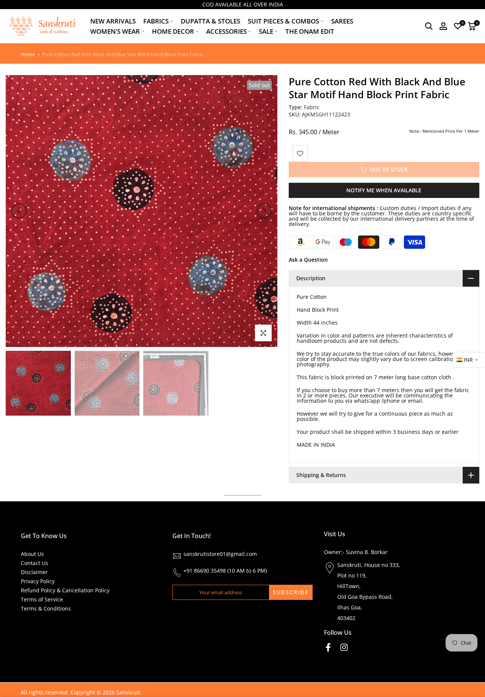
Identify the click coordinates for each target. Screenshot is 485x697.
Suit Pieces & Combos (283, 21)
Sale (266, 31)
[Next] (264, 210)
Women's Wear (115, 31)
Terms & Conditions (46, 608)
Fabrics (156, 21)
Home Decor (173, 31)
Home (28, 54)
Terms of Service (42, 599)
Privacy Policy (38, 581)
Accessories (226, 31)
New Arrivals (113, 21)
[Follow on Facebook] (328, 647)
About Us (32, 553)
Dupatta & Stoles (210, 21)
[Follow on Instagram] (344, 647)
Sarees (342, 21)
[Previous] (19, 210)
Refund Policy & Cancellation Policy (65, 590)
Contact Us (34, 563)
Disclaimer (34, 572)
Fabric (311, 107)
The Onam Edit (309, 31)
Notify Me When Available (383, 190)
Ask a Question (308, 259)
